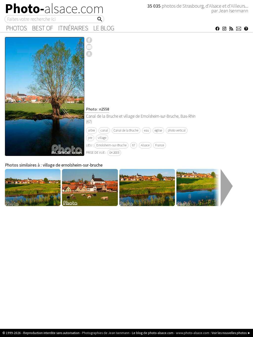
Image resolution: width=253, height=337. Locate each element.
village (102, 138)
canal (104, 130)
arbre (91, 130)
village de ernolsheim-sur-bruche (73, 165)
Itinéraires (73, 28)
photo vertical (177, 130)
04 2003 (114, 152)
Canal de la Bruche (126, 130)
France (159, 145)
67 (133, 145)
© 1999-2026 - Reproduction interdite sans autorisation (41, 333)
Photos (16, 28)
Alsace (145, 145)
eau (146, 130)
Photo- (54, 8)
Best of (42, 28)
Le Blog (103, 28)
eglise (158, 130)
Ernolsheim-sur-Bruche (111, 145)
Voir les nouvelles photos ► (231, 333)
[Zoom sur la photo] (44, 153)
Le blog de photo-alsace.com (152, 333)
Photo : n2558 (97, 109)
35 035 (154, 6)
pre (90, 138)
